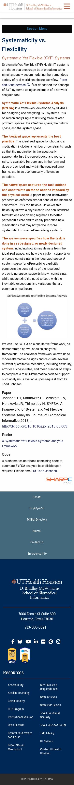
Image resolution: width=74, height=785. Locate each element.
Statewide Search (50, 705)
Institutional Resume (20, 717)
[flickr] (44, 643)
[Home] (32, 6)
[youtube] (29, 643)
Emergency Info (37, 553)
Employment (37, 508)
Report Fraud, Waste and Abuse (20, 735)
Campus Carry (16, 701)
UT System (46, 741)
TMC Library (47, 733)
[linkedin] (37, 643)
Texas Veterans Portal (53, 725)
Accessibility (15, 685)
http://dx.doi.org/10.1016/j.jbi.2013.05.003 (34, 426)
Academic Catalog (19, 693)
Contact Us (37, 542)
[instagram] (59, 643)
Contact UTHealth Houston (50, 751)
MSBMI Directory (37, 519)
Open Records (16, 725)
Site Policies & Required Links (49, 687)
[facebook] (14, 643)
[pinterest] (52, 643)
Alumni (37, 531)
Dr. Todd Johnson (45, 471)
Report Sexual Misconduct (16, 747)
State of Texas (48, 697)
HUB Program (16, 709)
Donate (37, 497)
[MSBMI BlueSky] (21, 643)
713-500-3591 (35, 627)
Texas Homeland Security (50, 715)
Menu (37, 16)
